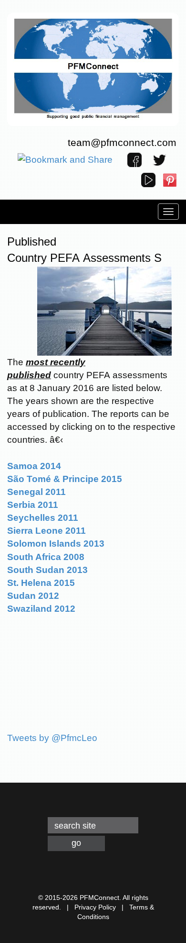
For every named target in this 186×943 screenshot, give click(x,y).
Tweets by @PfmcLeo (52, 738)
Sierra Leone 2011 (46, 531)
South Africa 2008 (45, 557)
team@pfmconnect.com (122, 142)
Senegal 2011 (36, 492)
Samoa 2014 (34, 466)
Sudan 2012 (33, 596)
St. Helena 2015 (41, 583)
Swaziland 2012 (41, 609)
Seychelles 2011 (42, 518)
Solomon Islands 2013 (55, 544)
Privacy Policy (95, 907)
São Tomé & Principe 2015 (64, 479)
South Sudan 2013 (47, 570)
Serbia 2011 (32, 505)
